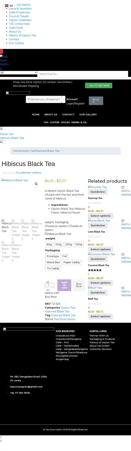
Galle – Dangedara (66, 349)
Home (35, 114)
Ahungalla (61, 355)
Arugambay (62, 359)
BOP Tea (93, 298)
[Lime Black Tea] (99, 220)
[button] (36, 184)
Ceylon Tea (28, 150)
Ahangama (75, 339)
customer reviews (28, 172)
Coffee (54, 122)
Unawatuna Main (65, 335)
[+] (47, 289)
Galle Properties (19, 12)
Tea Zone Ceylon (64, 319)
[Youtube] (38, 407)
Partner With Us (99, 335)
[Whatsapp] (17, 416)
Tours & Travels (18, 16)
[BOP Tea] (95, 287)
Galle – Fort (62, 342)
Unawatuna (62, 339)
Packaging (52, 250)
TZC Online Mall (19, 23)
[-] (47, 282)
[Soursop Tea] (97, 187)
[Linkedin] (7, 416)
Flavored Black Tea (47, 150)
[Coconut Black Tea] (101, 254)
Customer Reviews (101, 349)
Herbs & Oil (79, 122)
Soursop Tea (95, 198)
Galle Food (16, 27)
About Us (15, 31)
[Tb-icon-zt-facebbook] (7, 407)
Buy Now (79, 285)
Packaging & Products (102, 339)
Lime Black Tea (96, 231)
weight (50, 238)
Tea (45, 122)
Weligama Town (65, 352)
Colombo (72, 355)
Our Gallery (16, 43)
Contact (14, 39)
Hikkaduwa (80, 352)
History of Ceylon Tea (22, 35)
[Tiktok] (28, 407)
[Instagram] (17, 407)
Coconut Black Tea (98, 265)
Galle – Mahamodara (67, 345)
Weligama (82, 349)
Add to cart (64, 285)
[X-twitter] (48, 407)
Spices (65, 122)
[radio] (49, 244)
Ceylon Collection (20, 20)
